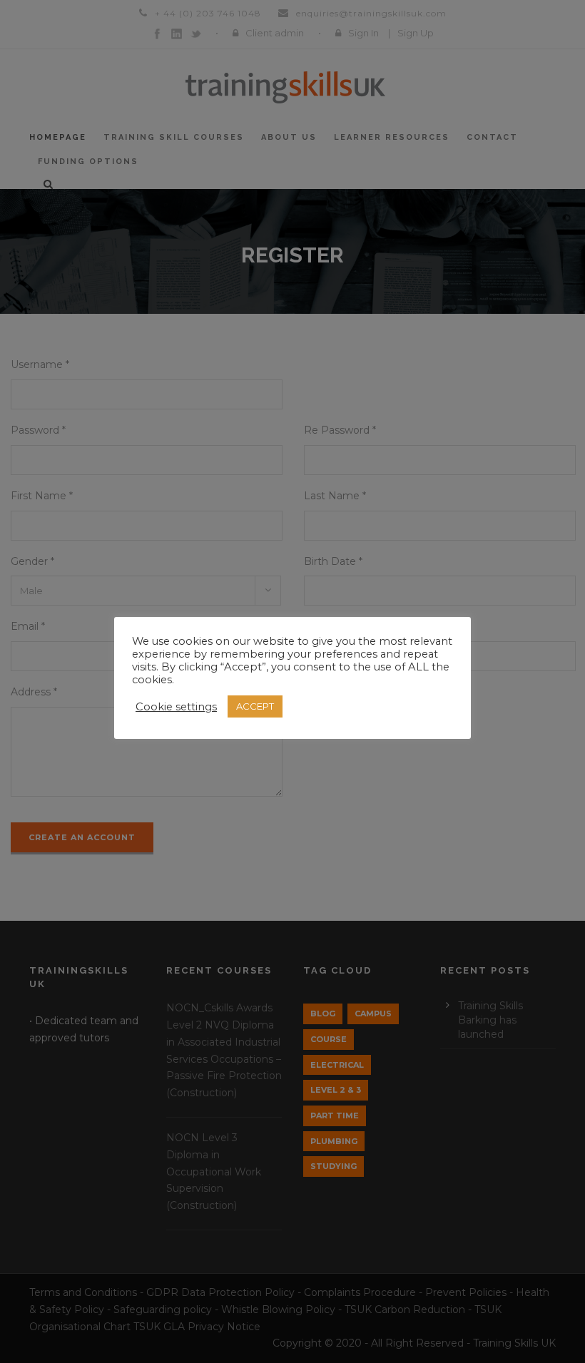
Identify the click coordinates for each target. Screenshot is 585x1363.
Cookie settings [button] (176, 706)
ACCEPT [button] (255, 706)
